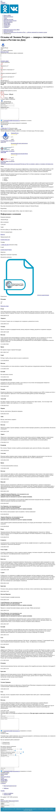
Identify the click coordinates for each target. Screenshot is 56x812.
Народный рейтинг (5, 776)
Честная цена (4, 755)
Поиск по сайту (4, 800)
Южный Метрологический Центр (19, 153)
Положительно (6, 743)
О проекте (3, 783)
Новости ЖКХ (4, 774)
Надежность (4, 750)
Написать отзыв (5, 306)
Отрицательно (6, 742)
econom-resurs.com (5, 239)
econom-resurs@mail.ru (6, 249)
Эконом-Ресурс (15, 133)
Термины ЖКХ (7, 794)
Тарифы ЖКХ (4, 780)
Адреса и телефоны (8, 793)
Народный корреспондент (10, 785)
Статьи (2, 778)
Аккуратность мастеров (6, 753)
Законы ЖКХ (4, 779)
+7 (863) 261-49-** (5, 244)
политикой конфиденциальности (11, 120)
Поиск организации (14, 800)
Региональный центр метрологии (19, 143)
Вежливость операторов (7, 749)
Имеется (3, 234)
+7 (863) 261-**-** (5, 128)
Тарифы (3, 790)
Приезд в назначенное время (8, 752)
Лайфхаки (6, 788)
